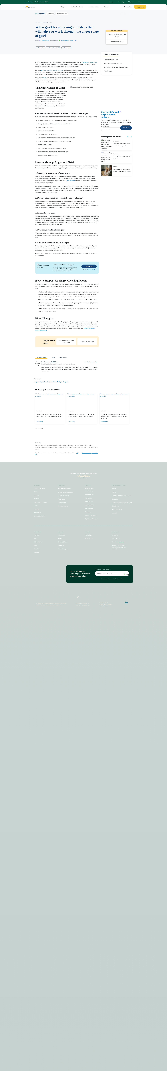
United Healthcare (39, 516)
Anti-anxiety (88, 498)
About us (111, 2)
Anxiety (114, 488)
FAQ (35, 538)
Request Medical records (105, 604)
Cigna (35, 505)
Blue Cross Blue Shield (40, 502)
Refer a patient (128, 6)
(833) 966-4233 (91, 269)
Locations (106, 6)
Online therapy (62, 502)
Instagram (74, 597)
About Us (36, 535)
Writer (53, 357)
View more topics (62, 549)
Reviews (36, 552)
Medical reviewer (42, 357)
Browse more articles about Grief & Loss (117, 35)
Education (130, 2)
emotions (53, 382)
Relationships (61, 535)
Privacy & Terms (103, 602)
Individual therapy (64, 488)
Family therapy (62, 499)
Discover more (40, 13)
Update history (63, 357)
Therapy (63, 6)
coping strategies (44, 382)
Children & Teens (63, 542)
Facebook (80, 597)
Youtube (84, 597)
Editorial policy (38, 542)
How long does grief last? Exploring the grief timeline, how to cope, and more (81, 415)
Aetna (35, 491)
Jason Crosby (40, 421)
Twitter (92, 597)
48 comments (67, 47)
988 (77, 453)
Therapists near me (63, 506)
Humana (36, 509)
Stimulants (88, 512)
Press (35, 545)
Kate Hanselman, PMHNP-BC (68, 40)
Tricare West (37, 512)
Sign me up (126, 127)
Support (65, 382)
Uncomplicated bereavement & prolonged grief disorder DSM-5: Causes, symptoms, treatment (114, 416)
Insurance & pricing (93, 6)
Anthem (36, 495)
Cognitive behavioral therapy (122, 495)
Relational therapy (117, 509)
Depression (115, 499)
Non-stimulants (89, 508)
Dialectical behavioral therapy (122, 502)
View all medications (90, 515)
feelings (59, 382)
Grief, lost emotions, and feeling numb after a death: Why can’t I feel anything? (49, 415)
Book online (140, 7)
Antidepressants (89, 494)
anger (44, 77)
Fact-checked (41, 47)
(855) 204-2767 (116, 538)
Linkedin (88, 597)
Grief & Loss (61, 545)
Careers (118, 542)
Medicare (36, 498)
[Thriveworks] (29, 7)
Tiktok (77, 597)
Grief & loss (115, 506)
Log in (140, 2)
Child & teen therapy (63, 495)
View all (129, 137)
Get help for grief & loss (87, 341)
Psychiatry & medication (77, 6)
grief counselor (71, 180)
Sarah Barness (45, 40)
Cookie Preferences (104, 606)
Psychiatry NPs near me (91, 519)
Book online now (28, 2)
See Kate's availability (91, 362)
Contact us (115, 535)
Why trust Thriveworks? (54, 47)
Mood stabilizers (89, 505)
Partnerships (121, 2)
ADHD (114, 492)
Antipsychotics (89, 501)
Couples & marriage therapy (65, 492)
